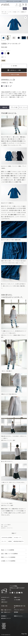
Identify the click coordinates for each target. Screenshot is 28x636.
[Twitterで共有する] (4, 86)
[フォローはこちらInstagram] (10, 592)
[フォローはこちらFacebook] (12, 592)
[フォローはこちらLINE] (17, 592)
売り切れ (15, 65)
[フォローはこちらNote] (21, 592)
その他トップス (16, 11)
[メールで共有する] (8, 86)
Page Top (24, 633)
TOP (2, 11)
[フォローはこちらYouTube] (19, 592)
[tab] (4, 107)
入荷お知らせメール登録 (15, 70)
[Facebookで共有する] (2, 86)
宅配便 (10, 541)
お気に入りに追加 (15, 74)
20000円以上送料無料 (7, 537)
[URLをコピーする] (10, 86)
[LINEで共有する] (6, 86)
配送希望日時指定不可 (18, 541)
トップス (9, 11)
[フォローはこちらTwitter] (14, 592)
